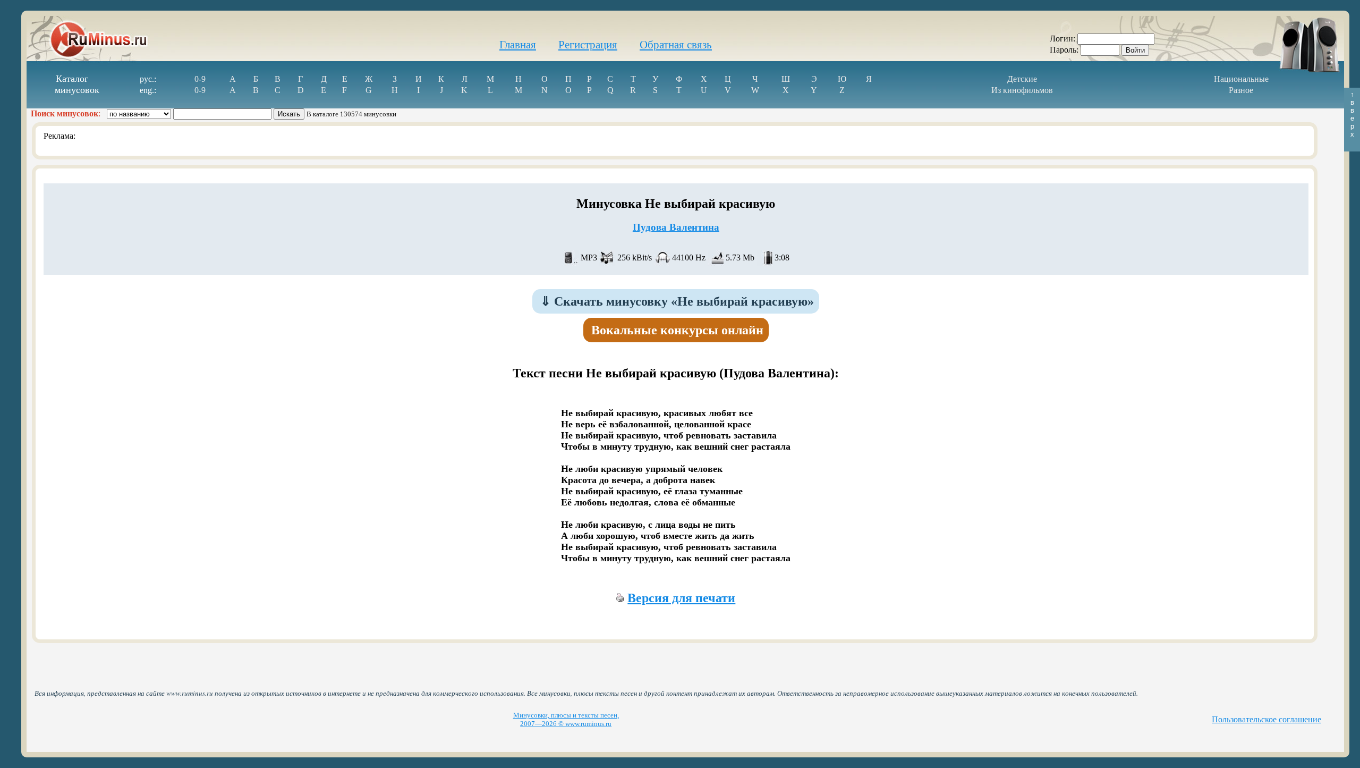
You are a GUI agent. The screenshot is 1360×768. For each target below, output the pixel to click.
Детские (1022, 78)
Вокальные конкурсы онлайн (677, 330)
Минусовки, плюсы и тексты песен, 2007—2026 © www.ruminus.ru (566, 719)
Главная (517, 44)
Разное (1241, 90)
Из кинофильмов (1022, 90)
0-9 (200, 78)
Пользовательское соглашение (1266, 719)
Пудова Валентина (676, 227)
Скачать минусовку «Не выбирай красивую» (677, 301)
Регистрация (587, 44)
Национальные (1241, 78)
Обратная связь (676, 44)
